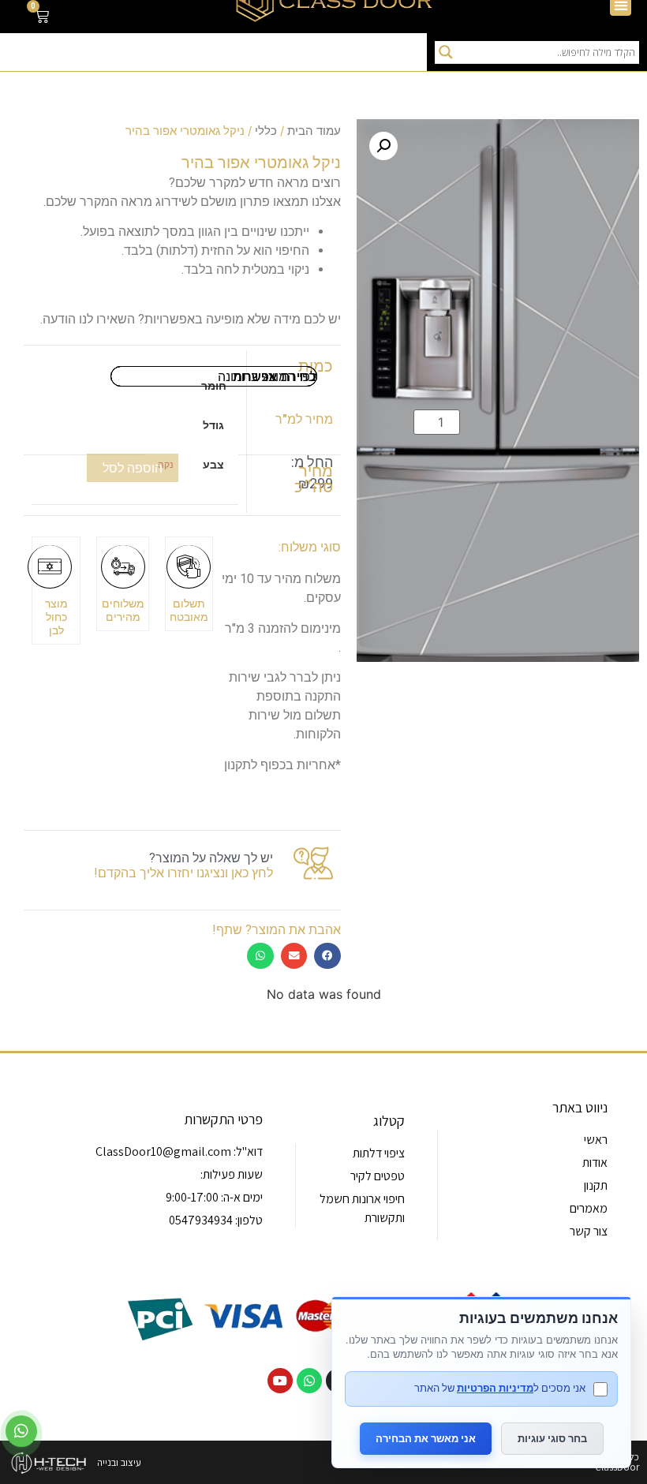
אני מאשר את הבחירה (426, 1438)
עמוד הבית (314, 131)
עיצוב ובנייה (119, 1462)
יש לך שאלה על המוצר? (211, 857)
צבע (213, 464)
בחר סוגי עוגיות (552, 1438)
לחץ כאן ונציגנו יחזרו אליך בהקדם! (183, 872)
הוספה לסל (133, 468)
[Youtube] (280, 1380)
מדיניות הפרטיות (495, 1387)
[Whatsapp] (309, 1380)
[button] (383, 146)
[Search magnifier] (446, 52)
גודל (213, 425)
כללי (266, 131)
